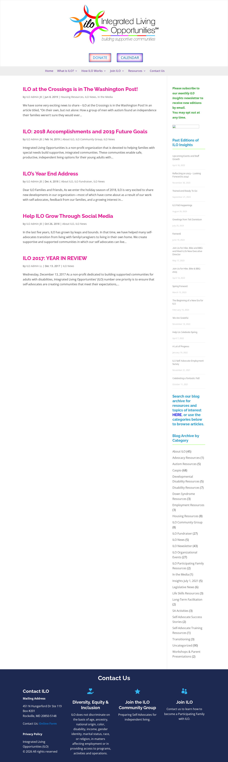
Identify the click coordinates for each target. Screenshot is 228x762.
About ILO (68, 139)
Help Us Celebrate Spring (184, 332)
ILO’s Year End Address (50, 174)
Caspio (177, 470)
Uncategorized (182, 645)
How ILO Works (92, 71)
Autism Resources (184, 464)
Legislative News (183, 587)
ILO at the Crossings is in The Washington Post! (80, 89)
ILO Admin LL (34, 266)
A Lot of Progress (180, 346)
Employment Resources (188, 505)
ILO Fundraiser (83, 181)
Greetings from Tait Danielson (187, 219)
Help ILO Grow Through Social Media (68, 216)
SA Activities (180, 611)
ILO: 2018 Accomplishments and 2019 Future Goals (85, 131)
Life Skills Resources (185, 593)
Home (49, 71)
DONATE (100, 57)
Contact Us (157, 71)
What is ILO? (65, 71)
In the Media (105, 97)
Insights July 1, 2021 (185, 581)
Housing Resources (72, 97)
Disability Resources (186, 488)
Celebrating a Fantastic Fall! (186, 378)
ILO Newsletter (182, 546)
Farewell (176, 234)
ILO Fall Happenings (182, 205)
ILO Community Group (89, 139)
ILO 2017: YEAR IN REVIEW (55, 258)
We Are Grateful (180, 318)
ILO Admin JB (34, 97)
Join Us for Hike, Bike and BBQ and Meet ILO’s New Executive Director (187, 251)
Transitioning (181, 639)
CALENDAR (130, 57)
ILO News (90, 97)
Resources (135, 71)
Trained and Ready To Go (184, 191)
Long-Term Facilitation (187, 599)
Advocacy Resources (186, 458)
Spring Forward (179, 286)
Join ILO (115, 71)
